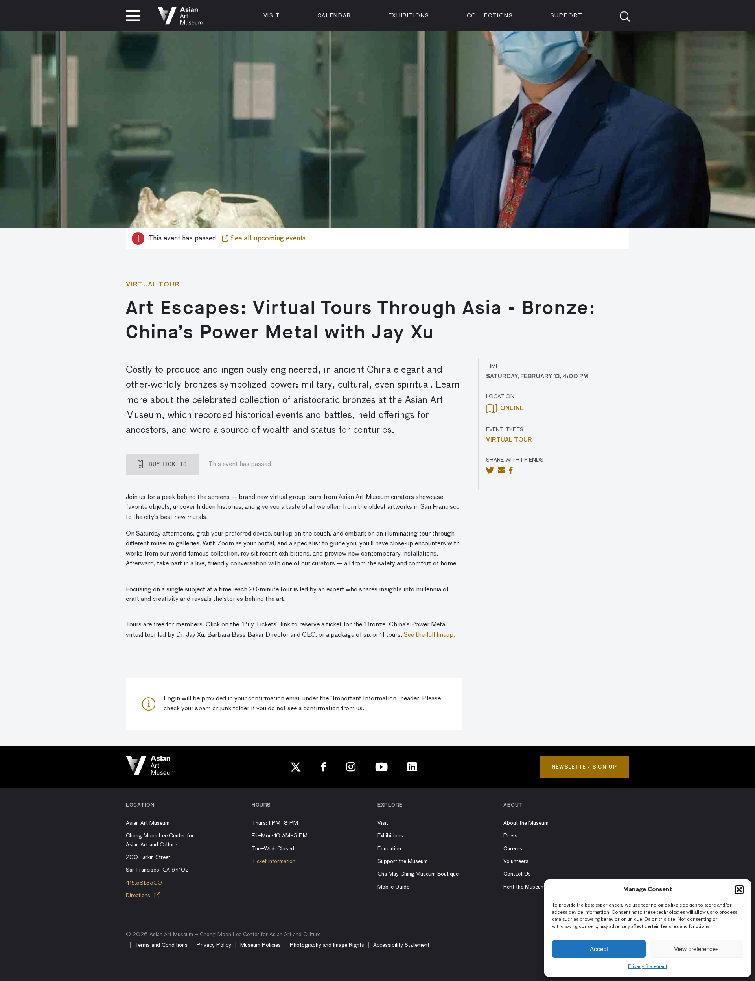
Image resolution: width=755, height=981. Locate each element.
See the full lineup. (429, 635)
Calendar (334, 15)
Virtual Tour (509, 440)
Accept (599, 949)
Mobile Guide (393, 887)
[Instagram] (350, 767)
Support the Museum (403, 861)
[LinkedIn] (412, 767)
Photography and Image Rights (327, 945)
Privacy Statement (647, 966)
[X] (295, 766)
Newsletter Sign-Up (584, 766)
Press (510, 836)
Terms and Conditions (161, 945)
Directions (139, 895)
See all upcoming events (267, 238)
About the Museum (526, 823)
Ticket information (273, 861)
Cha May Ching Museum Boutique (418, 874)
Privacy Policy (214, 945)
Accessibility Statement (401, 945)
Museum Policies (260, 945)
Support (567, 15)
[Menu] (133, 15)
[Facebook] (323, 767)
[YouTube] (381, 767)
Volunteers (515, 861)
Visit (271, 15)
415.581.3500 (144, 883)
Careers (512, 849)
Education (389, 849)
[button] (739, 890)
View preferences (696, 949)
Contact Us (517, 874)
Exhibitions (409, 15)
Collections (490, 15)
